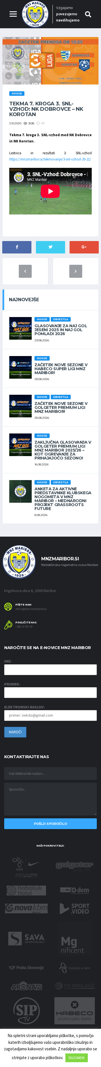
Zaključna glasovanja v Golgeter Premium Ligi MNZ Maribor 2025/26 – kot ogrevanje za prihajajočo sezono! (63, 450)
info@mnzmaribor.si (31, 609)
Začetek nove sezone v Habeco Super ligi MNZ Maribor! (61, 368)
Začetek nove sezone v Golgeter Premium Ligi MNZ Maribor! (61, 407)
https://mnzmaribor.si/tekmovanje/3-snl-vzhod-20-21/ (50, 159)
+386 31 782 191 (24, 626)
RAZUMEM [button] (76, 1057)
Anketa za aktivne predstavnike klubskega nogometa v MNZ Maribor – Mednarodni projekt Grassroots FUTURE (63, 498)
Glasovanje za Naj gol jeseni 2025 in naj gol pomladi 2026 (61, 329)
